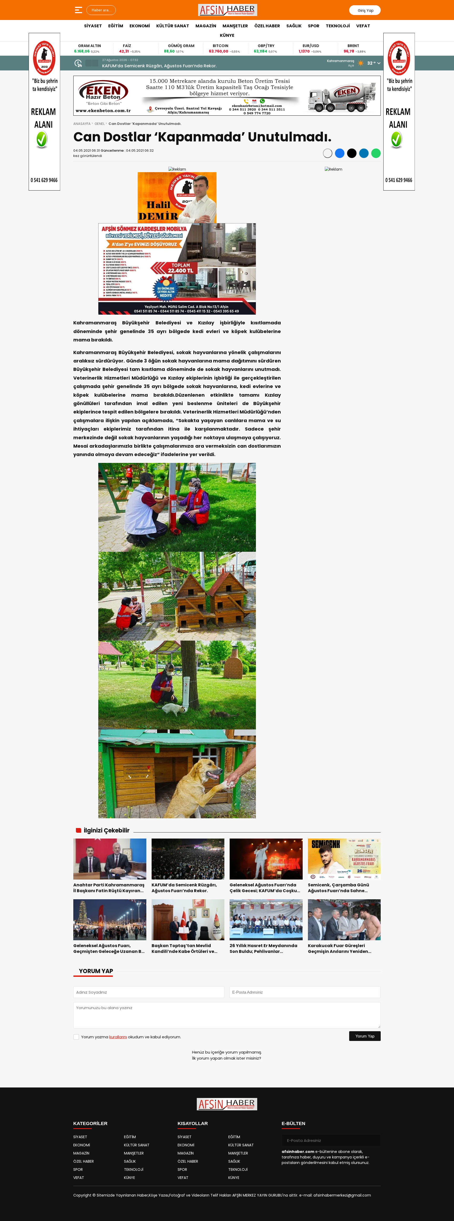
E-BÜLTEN (293, 1123)
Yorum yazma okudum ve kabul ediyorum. (131, 1037)
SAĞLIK (294, 26)
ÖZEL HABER (267, 26)
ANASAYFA (82, 123)
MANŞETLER (235, 26)
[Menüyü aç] (79, 10)
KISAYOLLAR (193, 1123)
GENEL (100, 123)
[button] (88, 63)
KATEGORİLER (90, 1123)
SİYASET (93, 26)
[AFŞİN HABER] (227, 10)
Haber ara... (101, 10)
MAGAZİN (205, 26)
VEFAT (363, 26)
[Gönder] (375, 1140)
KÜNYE (227, 35)
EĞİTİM (115, 26)
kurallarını (118, 1037)
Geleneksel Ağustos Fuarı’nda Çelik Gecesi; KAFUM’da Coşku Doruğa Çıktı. (180, 66)
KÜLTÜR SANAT (172, 26)
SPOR (313, 26)
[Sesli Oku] (327, 153)
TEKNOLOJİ (338, 26)
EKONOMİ (140, 26)
